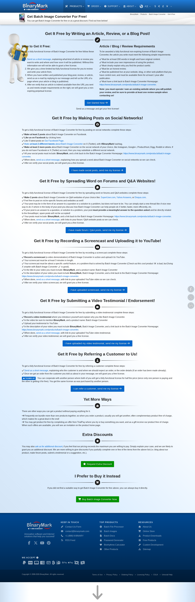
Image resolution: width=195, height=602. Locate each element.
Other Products (111, 549)
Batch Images (110, 531)
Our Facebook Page (54, 141)
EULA (155, 575)
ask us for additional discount (48, 446)
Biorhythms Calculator (114, 545)
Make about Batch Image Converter (53, 144)
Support (112, 6)
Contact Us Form (73, 527)
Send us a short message (39, 59)
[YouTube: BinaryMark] (42, 543)
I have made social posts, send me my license (96, 170)
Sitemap (147, 549)
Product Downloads (152, 536)
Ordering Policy (127, 575)
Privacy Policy (112, 575)
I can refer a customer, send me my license (96, 388)
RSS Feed (70, 540)
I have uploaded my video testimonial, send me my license (96, 343)
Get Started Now (96, 103)
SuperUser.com (108, 197)
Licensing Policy (143, 575)
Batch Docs (109, 536)
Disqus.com (140, 197)
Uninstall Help (167, 575)
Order (95, 6)
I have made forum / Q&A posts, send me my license (96, 230)
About (130, 6)
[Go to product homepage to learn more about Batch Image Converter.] (22, 18)
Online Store (149, 531)
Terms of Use (97, 575)
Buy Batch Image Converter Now (99, 499)
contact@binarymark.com (77, 531)
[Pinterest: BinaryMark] (48, 543)
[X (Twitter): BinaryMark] (35, 543)
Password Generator (113, 540)
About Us (147, 527)
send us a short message (48, 160)
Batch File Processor (114, 527)
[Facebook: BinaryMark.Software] (29, 543)
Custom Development (153, 545)
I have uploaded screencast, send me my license (96, 290)
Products (75, 6)
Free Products (149, 540)
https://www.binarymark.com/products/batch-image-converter (127, 85)
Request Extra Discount (99, 464)
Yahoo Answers (123, 197)
